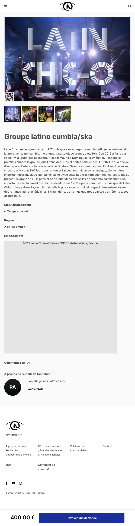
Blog (8, 464)
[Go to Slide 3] (46, 114)
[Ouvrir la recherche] (129, 6)
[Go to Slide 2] (29, 114)
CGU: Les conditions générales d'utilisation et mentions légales (50, 450)
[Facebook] (7, 483)
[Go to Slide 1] (12, 114)
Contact (107, 446)
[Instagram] (19, 483)
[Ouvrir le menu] (6, 6)
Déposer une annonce (18, 454)
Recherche (12, 450)
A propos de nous (16, 446)
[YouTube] (13, 483)
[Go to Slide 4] (63, 114)
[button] (67, 59)
